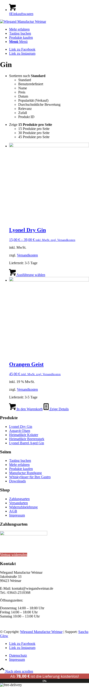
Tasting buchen (20, 460)
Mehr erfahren (19, 465)
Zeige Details (59, 409)
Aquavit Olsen (19, 431)
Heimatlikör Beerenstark (26, 439)
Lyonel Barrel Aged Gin (26, 443)
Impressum (17, 515)
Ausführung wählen (30, 275)
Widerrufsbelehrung (23, 507)
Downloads (17, 481)
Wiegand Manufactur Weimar (41, 632)
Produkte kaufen (21, 469)
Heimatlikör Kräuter (23, 435)
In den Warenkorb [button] (29, 409)
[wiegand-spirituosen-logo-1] (23, 21)
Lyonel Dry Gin (20, 427)
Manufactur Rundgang (25, 473)
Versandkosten (27, 255)
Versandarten (18, 503)
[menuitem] (49, 29)
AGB (13, 511)
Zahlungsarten (19, 499)
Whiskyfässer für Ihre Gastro (30, 477)
